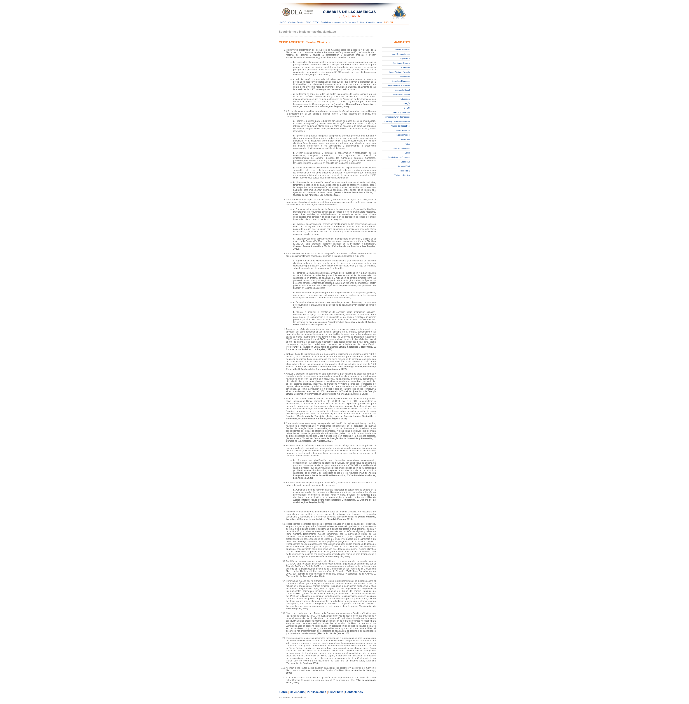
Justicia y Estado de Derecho (397, 121)
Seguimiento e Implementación (334, 22)
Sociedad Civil (403, 166)
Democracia (404, 76)
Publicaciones (316, 692)
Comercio (405, 67)
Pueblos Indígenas (401, 148)
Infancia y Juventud (401, 112)
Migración (405, 139)
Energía (406, 103)
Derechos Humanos (401, 81)
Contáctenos (354, 692)
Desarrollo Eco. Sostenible (398, 85)
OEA (408, 144)
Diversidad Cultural (401, 94)
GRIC (308, 22)
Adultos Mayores (402, 49)
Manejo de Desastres (400, 126)
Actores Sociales (356, 22)
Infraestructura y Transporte (397, 117)
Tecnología (405, 171)
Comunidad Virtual (374, 22)
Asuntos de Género (401, 63)
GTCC (316, 22)
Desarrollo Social (402, 90)
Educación (405, 99)
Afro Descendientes (401, 54)
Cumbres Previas (296, 22)
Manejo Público (403, 135)
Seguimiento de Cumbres (399, 157)
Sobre (283, 692)
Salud (407, 153)
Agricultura (405, 58)
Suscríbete (335, 692)
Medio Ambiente (403, 130)
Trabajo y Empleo (402, 175)
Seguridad (405, 162)
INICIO (283, 22)
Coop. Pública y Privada (399, 72)
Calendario (297, 692)
